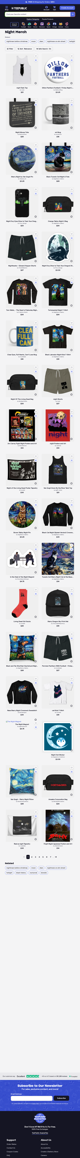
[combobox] (38, 14)
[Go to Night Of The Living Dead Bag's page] (22, 381)
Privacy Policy (35, 1103)
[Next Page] (55, 857)
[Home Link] (19, 8)
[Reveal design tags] (36, 83)
